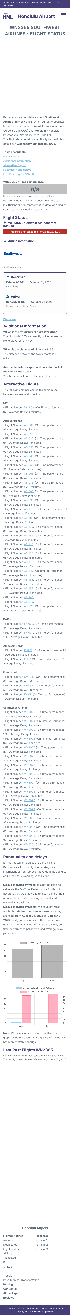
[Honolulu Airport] (8, 16)
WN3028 (29, 756)
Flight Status (11, 156)
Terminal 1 (41, 1240)
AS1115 (28, 517)
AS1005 (29, 425)
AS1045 (29, 456)
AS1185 (28, 579)
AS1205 (29, 597)
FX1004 (28, 632)
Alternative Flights (14, 165)
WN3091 (29, 782)
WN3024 (29, 721)
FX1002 (28, 623)
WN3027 (29, 747)
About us (60, 1308)
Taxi (5, 1271)
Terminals (41, 1235)
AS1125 (28, 526)
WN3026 (29, 738)
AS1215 (28, 601)
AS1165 (28, 562)
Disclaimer (39, 1308)
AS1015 (28, 434)
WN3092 (29, 791)
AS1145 (28, 544)
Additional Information (17, 161)
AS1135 (28, 535)
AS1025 (29, 438)
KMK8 (27, 694)
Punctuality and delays (17, 169)
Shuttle (7, 1266)
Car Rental (10, 1288)
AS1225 (29, 606)
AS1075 (28, 482)
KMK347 (29, 685)
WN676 (28, 844)
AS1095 (29, 500)
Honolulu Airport (36, 16)
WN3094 (29, 809)
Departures (10, 1244)
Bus (5, 1262)
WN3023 (29, 712)
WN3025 (29, 729)
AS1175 (28, 570)
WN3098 (29, 835)
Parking (8, 1284)
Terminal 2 (41, 1244)
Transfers (9, 1275)
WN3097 (29, 826)
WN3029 (29, 765)
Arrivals (8, 1240)
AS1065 (29, 473)
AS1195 (28, 588)
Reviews (8, 1297)
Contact (50, 1308)
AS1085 (29, 491)
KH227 (28, 650)
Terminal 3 (41, 1249)
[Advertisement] (35, 77)
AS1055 (29, 464)
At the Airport (12, 1293)
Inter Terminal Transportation (21, 1280)
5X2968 (29, 407)
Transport (9, 1257)
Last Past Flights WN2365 (19, 174)
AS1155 (28, 553)
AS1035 (29, 447)
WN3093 (29, 800)
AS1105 (28, 509)
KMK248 (29, 676)
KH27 (27, 659)
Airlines (7, 1253)
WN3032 (29, 773)
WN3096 (29, 818)
